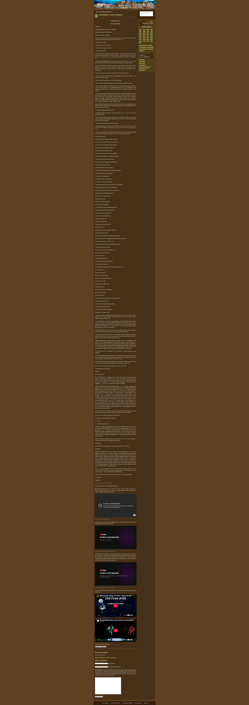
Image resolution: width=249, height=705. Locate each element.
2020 (151, 39)
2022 (144, 41)
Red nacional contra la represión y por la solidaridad (145, 68)
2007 (148, 34)
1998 (144, 31)
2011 (148, 36)
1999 (148, 31)
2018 (144, 39)
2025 (140, 42)
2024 (151, 41)
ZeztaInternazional (138, 703)
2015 (148, 37)
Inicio (97, 11)
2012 (151, 36)
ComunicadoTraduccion (107, 11)
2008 (151, 34)
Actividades (142, 61)
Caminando (142, 63)
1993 (140, 29)
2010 (144, 36)
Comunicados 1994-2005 (115, 703)
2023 (148, 41)
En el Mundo (142, 65)
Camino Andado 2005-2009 (127, 703)
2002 (144, 33)
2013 (140, 37)
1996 (151, 29)
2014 (144, 37)
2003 (148, 33)
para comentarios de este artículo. (102, 657)
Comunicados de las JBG (145, 45)
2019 (148, 39)
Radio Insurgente (105, 703)
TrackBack (113, 657)
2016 (151, 37)
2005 (140, 34)
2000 (151, 31)
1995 (148, 29)
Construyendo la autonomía (146, 47)
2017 (140, 39)
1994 (144, 29)
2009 (140, 36)
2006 (144, 34)
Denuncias (142, 59)
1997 (140, 31)
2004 (151, 33)
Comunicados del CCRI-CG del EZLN (146, 50)
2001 (140, 33)
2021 (140, 41)
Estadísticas (146, 703)
